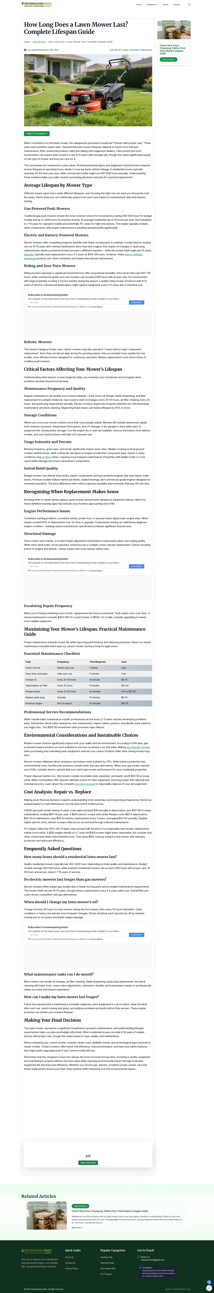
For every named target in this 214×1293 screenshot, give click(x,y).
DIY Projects (106, 1274)
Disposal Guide (107, 1263)
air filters (46, 457)
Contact (176, 4)
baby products (168, 59)
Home (138, 4)
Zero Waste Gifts (107, 1268)
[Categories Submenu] (158, 4)
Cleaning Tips (106, 1257)
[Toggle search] (189, 4)
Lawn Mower (39, 41)
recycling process (85, 783)
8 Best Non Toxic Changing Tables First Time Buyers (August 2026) (173, 49)
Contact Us (70, 1263)
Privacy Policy (71, 1268)
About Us (69, 1257)
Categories (151, 4)
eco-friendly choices (138, 747)
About (165, 4)
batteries (29, 254)
